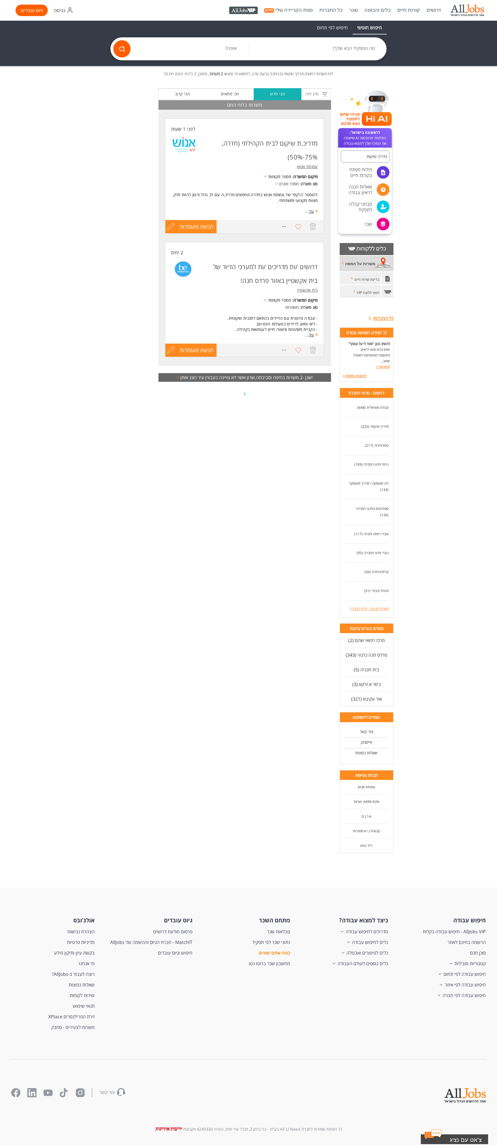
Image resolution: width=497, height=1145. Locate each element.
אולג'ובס (84, 920)
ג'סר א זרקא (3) (366, 684)
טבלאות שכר (278, 931)
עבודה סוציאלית (378, 407)
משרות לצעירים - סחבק (73, 1027)
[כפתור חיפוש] (122, 48)
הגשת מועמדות (196, 226)
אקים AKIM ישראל (366, 801)
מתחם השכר (274, 920)
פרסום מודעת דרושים (172, 931)
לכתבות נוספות (354, 375)
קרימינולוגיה (380, 571)
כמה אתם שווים (274, 953)
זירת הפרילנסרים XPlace (71, 1016)
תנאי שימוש (84, 1006)
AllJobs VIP (244, 11)
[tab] (370, 27)
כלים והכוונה (377, 10)
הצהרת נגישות (81, 931)
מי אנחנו (87, 963)
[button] (365, 157)
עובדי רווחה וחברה (376, 533)
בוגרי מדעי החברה (376, 552)
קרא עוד (383, 366)
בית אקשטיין (307, 290)
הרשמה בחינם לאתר (467, 942)
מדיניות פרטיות (81, 942)
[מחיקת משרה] (313, 226)
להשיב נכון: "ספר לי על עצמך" (369, 343)
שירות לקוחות (82, 995)
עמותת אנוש (366, 786)
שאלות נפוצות (366, 752)
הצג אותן (187, 377)
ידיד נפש (366, 845)
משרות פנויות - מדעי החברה (369, 608)
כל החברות (331, 10)
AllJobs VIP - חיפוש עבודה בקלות (454, 931)
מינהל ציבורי (380, 590)
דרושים (434, 10)
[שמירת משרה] (298, 226)
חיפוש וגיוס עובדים (175, 953)
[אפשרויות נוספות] (284, 226)
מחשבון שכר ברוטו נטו (269, 963)
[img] (467, 10)
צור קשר (366, 731)
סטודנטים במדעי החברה (372, 508)
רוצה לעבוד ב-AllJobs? (73, 974)
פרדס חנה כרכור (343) (366, 655)
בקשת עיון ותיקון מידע (74, 953)
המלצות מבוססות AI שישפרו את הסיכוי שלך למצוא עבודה (365, 138)
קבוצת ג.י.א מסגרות (366, 830)
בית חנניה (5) (366, 669)
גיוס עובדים (32, 10)
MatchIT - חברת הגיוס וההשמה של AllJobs (151, 942)
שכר (353, 10)
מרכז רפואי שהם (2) (366, 640)
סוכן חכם (478, 953)
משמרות (292, 307)
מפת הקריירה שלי (294, 10)
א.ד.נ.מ (366, 816)
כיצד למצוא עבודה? (363, 920)
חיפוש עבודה (469, 920)
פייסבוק (366, 742)
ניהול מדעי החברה (376, 464)
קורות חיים (408, 10)
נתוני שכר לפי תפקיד (271, 942)
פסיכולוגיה (381, 445)
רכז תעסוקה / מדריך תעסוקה (369, 483)
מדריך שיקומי (379, 426)
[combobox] (317, 49)
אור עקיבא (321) (366, 699)
